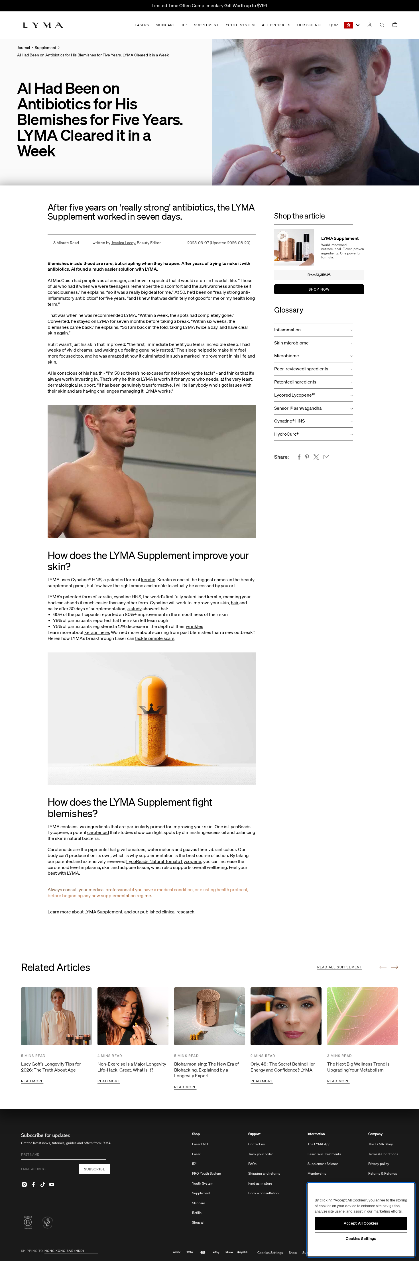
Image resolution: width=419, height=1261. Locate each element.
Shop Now (319, 289)
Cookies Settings (270, 1253)
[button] (313, 329)
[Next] (394, 967)
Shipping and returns (264, 1173)
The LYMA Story (380, 1144)
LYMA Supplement (103, 912)
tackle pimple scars (154, 638)
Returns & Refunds (382, 1173)
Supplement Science (323, 1163)
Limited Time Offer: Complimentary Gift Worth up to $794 (209, 5)
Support (254, 1134)
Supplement (201, 1193)
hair (235, 602)
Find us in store (260, 1183)
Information (316, 1134)
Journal (23, 47)
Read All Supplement (339, 967)
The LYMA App (319, 1144)
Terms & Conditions (383, 1154)
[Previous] (383, 967)
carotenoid (98, 832)
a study (134, 608)
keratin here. (97, 632)
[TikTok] (42, 1184)
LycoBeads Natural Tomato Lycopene (163, 861)
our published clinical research (163, 912)
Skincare (198, 1203)
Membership (317, 1173)
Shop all (198, 1222)
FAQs (252, 1163)
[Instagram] (24, 1184)
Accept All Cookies (361, 1223)
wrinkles (194, 626)
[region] (361, 1219)
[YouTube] (51, 1184)
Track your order (260, 1154)
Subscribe (94, 1169)
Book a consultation (263, 1193)
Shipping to (32, 1251)
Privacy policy (378, 1163)
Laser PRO (200, 1144)
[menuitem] (206, 1181)
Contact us (256, 1144)
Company (375, 1134)
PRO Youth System (206, 1173)
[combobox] (352, 25)
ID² (194, 1163)
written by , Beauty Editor (127, 242)
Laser (196, 1154)
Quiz (333, 25)
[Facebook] (33, 1184)
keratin (148, 579)
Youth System (202, 1183)
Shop (196, 1134)
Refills (197, 1212)
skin (52, 333)
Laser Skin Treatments (324, 1154)
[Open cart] (394, 25)
